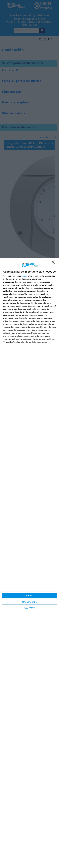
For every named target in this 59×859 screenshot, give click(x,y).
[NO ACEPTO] (54, 263)
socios (24, 276)
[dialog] (29, 558)
